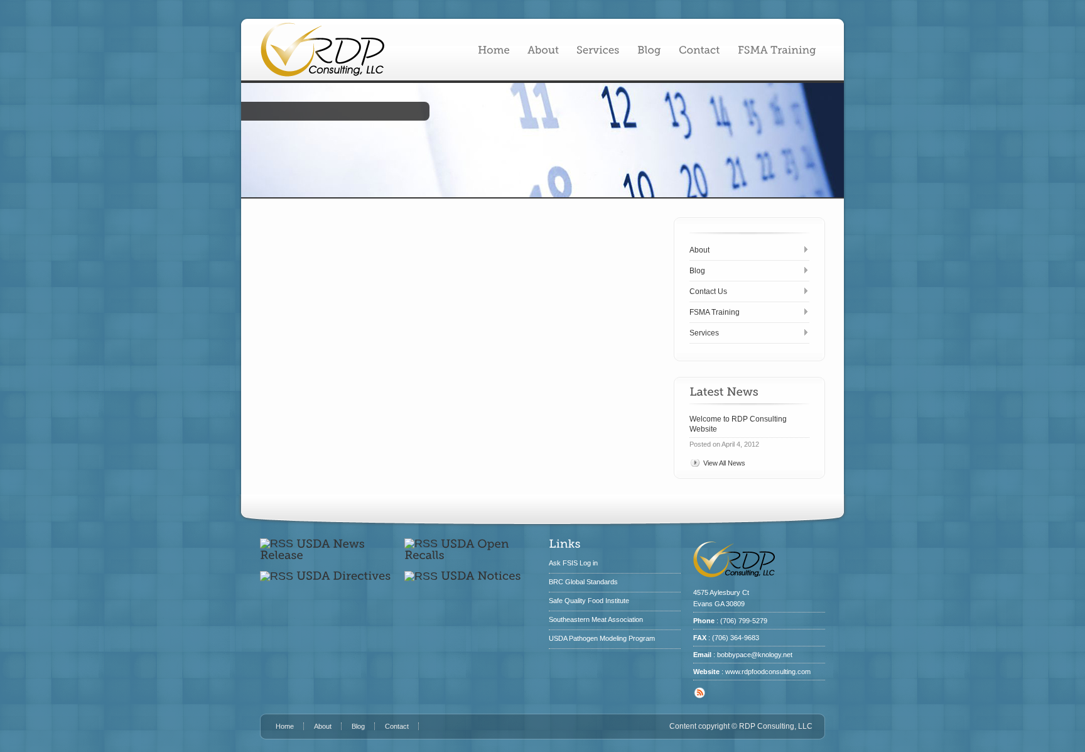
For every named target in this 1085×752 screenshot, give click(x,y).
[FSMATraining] (777, 49)
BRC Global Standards (583, 582)
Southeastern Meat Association (596, 619)
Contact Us (708, 291)
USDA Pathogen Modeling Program (602, 638)
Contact (397, 726)
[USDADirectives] (343, 576)
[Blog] (649, 49)
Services (704, 333)
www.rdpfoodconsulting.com (768, 671)
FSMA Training (714, 312)
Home (285, 726)
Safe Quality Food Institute (589, 600)
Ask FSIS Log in (573, 563)
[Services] (598, 49)
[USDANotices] (481, 576)
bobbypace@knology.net (754, 654)
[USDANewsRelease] (314, 549)
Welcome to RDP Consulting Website (738, 424)
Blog (697, 271)
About (699, 250)
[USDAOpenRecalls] (458, 549)
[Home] (494, 49)
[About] (543, 49)
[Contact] (699, 49)
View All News (724, 463)
